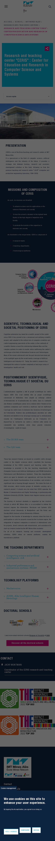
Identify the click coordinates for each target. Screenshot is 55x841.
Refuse (36, 830)
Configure (25, 830)
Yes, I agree (11, 831)
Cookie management (8, 788)
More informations (9, 822)
